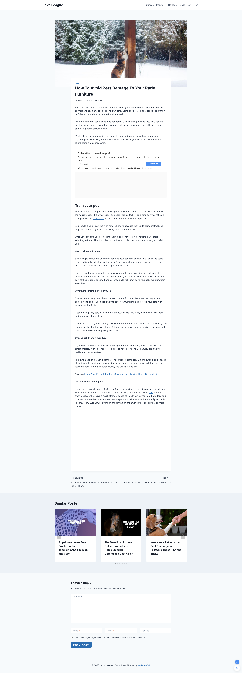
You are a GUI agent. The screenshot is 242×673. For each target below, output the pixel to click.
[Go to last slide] (59, 535)
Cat (189, 5)
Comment (78, 596)
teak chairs (98, 218)
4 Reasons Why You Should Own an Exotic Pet (147, 480)
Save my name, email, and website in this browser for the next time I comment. (110, 637)
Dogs (182, 5)
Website (145, 630)
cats (151, 392)
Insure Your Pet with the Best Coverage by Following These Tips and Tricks (122, 374)
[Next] (183, 535)
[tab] (116, 564)
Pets (77, 83)
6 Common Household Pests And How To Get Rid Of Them (94, 482)
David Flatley (83, 100)
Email (110, 630)
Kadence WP (144, 665)
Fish (196, 5)
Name (76, 630)
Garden (150, 5)
